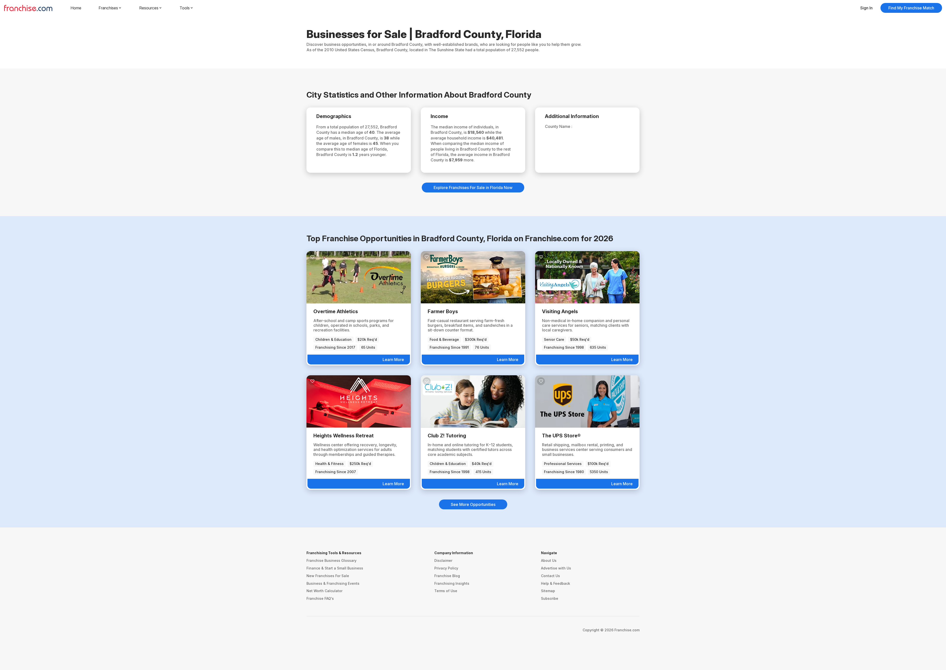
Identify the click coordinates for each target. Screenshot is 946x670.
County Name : (558, 126)
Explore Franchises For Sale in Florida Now (473, 187)
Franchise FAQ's (320, 598)
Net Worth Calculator (324, 591)
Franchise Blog (447, 576)
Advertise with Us (556, 568)
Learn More (393, 359)
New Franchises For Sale (327, 576)
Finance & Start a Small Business (334, 568)
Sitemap (548, 591)
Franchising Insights (451, 583)
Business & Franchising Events (332, 583)
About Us (549, 560)
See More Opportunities (473, 504)
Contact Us (550, 576)
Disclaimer (443, 560)
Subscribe (549, 598)
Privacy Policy (446, 568)
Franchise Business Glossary (331, 560)
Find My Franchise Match (911, 7)
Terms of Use (445, 591)
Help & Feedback (555, 583)
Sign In (866, 7)
